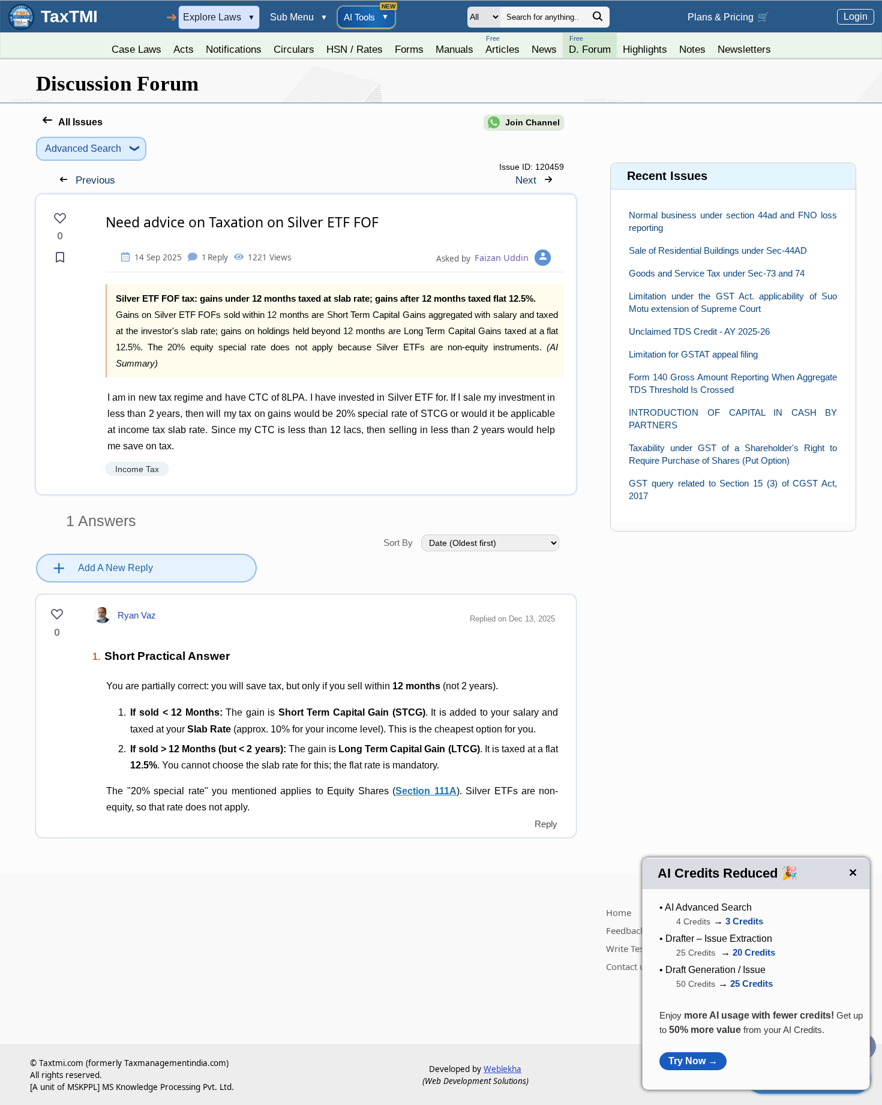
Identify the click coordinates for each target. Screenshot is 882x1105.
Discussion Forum (117, 83)
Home (618, 912)
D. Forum (590, 45)
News (544, 49)
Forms (409, 49)
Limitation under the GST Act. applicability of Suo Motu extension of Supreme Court (733, 302)
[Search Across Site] (598, 19)
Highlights (645, 49)
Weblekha (502, 1069)
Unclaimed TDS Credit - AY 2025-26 (699, 331)
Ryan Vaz (137, 615)
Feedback (625, 930)
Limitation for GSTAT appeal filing (693, 354)
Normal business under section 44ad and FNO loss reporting (733, 221)
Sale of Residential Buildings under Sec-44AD (718, 250)
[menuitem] (136, 46)
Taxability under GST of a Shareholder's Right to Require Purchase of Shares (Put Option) (733, 454)
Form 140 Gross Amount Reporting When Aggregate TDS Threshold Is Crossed (733, 383)
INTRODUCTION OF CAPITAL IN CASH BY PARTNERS (733, 418)
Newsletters (744, 49)
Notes (692, 49)
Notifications (234, 49)
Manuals (454, 49)
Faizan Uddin (502, 257)
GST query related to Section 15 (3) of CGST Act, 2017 (733, 489)
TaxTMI (69, 16)
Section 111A (425, 791)
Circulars (294, 49)
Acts (183, 49)
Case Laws (136, 49)
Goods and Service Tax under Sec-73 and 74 (717, 273)
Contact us (627, 966)
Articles (502, 45)
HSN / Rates (354, 49)
